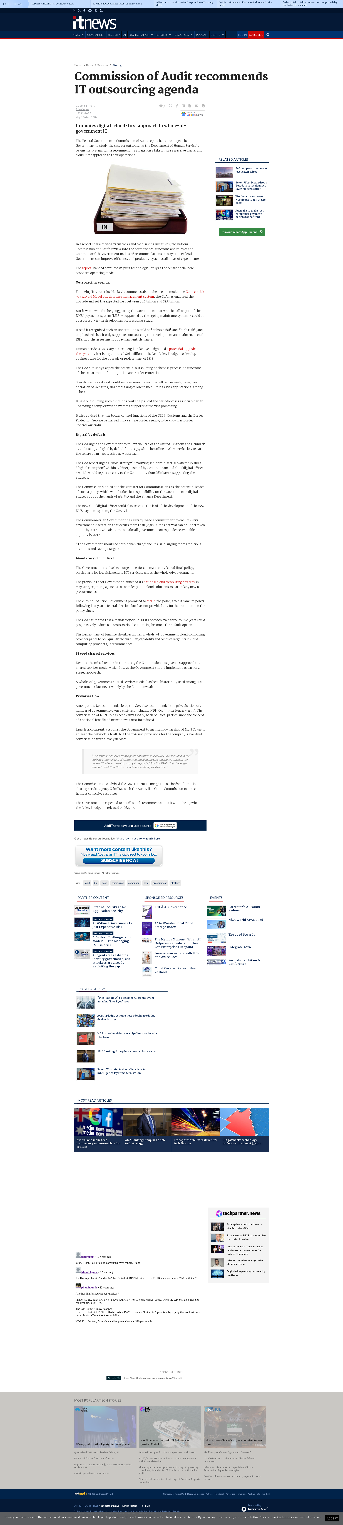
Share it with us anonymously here (138, 838)
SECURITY (114, 34)
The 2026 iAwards (241, 935)
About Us (179, 1493)
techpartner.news (109, 1505)
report (86, 268)
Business (102, 65)
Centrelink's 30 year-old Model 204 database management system (140, 294)
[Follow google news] (191, 113)
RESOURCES (181, 34)
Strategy (118, 65)
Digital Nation (130, 1505)
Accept (332, 1518)
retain (151, 601)
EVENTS (215, 34)
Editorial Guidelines (194, 1493)
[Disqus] (138, 1202)
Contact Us (168, 1493)
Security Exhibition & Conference (244, 963)
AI (124, 34)
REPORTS (161, 34)
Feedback (219, 1493)
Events (216, 898)
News (89, 65)
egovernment (160, 882)
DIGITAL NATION (139, 34)
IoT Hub (145, 1505)
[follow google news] (90, 10)
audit (87, 882)
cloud (104, 882)
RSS (268, 1493)
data (146, 882)
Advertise (230, 1493)
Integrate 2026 (239, 948)
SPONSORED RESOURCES (164, 898)
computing (133, 882)
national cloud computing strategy (169, 582)
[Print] (202, 106)
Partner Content (93, 898)
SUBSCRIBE (256, 34)
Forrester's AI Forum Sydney (244, 909)
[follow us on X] (79, 10)
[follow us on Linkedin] (74, 10)
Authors (209, 1493)
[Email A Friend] (196, 106)
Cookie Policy (285, 1517)
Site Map (261, 1493)
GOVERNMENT (96, 34)
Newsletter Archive (246, 1493)
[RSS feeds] (101, 10)
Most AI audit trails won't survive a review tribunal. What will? (153, 1378)
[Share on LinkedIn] (183, 106)
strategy (175, 882)
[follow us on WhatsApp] (96, 10)
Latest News (12, 4)
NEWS (76, 34)
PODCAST (202, 34)
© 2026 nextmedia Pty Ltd (100, 1493)
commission (118, 882)
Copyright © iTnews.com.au (87, 872)
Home (77, 65)
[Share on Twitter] (170, 106)
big (95, 882)
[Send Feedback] (190, 106)
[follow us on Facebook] (84, 10)
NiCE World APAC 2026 (245, 920)
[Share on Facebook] (177, 106)
